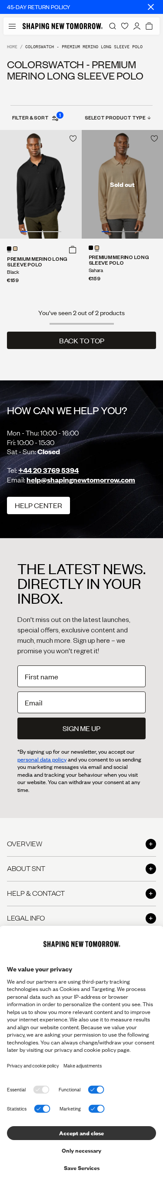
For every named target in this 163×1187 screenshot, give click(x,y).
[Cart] (149, 26)
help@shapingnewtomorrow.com (81, 479)
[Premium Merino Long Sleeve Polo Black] (41, 184)
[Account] (136, 26)
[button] (73, 249)
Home (12, 46)
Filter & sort (36, 117)
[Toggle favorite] (73, 138)
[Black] (9, 248)
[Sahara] (15, 248)
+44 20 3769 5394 (48, 470)
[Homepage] (63, 26)
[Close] (151, 7)
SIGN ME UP (81, 728)
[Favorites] (124, 26)
